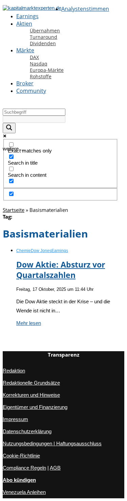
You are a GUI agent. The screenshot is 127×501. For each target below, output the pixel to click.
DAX (34, 57)
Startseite (13, 209)
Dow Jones (41, 250)
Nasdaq (38, 63)
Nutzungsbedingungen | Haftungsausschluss (52, 443)
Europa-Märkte (47, 70)
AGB (55, 468)
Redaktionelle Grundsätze (31, 383)
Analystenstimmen (85, 8)
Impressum (15, 419)
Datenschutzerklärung (27, 431)
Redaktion (14, 370)
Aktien (24, 23)
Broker (25, 83)
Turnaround (43, 37)
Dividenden (43, 43)
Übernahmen (45, 30)
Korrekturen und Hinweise (31, 395)
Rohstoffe (40, 76)
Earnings (27, 16)
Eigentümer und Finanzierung (35, 407)
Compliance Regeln (24, 468)
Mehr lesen (28, 323)
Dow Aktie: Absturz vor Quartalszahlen (60, 269)
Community (31, 90)
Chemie (23, 250)
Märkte (25, 50)
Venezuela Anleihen (24, 492)
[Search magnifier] (9, 128)
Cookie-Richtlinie (21, 455)
